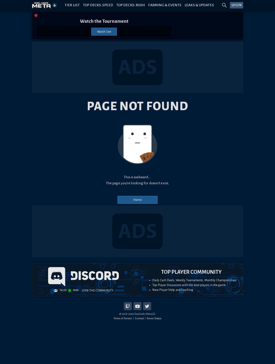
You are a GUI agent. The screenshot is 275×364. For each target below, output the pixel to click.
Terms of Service (123, 318)
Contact (139, 318)
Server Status (154, 318)
